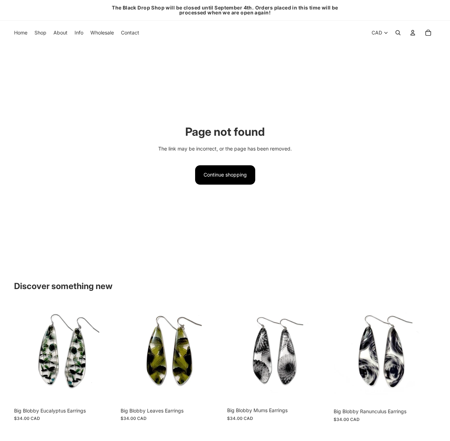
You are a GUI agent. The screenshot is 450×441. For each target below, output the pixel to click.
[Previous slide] (24, 354)
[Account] (412, 32)
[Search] (398, 32)
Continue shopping (225, 175)
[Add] (105, 393)
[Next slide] (105, 354)
